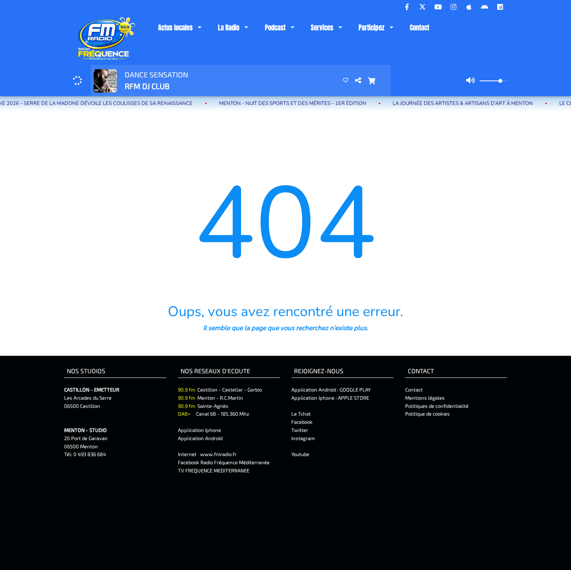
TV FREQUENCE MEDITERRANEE (213, 470)
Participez (372, 28)
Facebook (302, 422)
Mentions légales (425, 398)
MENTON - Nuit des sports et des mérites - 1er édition (272, 103)
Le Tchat (301, 414)
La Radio (228, 28)
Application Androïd (200, 438)
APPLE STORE (353, 398)
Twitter (299, 430)
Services (322, 28)
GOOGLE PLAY (354, 389)
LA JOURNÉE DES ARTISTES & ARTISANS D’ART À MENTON (442, 103)
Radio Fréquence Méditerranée (235, 462)
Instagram (303, 438)
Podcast (275, 28)
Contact (419, 28)
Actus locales (175, 28)
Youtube (300, 454)
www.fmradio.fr (218, 454)
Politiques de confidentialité (436, 406)
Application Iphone (200, 430)
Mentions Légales (423, 440)
